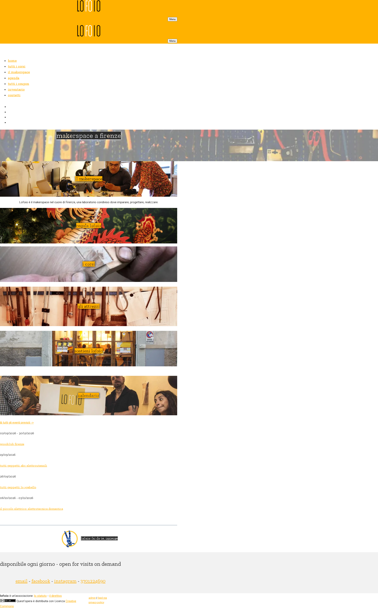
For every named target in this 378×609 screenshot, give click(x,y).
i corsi (88, 264)
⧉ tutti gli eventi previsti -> (17, 422)
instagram (65, 581)
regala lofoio (88, 225)
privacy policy (96, 602)
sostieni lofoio (89, 351)
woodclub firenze (12, 444)
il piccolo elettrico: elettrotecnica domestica (31, 509)
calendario (88, 395)
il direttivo (55, 596)
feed (102, 597)
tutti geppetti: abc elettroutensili (23, 465)
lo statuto (40, 596)
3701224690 (93, 581)
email (22, 581)
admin (92, 597)
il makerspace (88, 178)
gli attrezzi (89, 306)
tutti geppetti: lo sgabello (18, 487)
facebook (41, 581)
